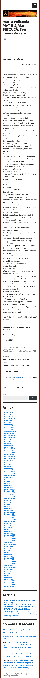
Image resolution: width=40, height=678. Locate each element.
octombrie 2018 (9, 566)
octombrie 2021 (9, 497)
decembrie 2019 (10, 539)
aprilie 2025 (8, 424)
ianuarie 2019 (9, 560)
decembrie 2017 (10, 585)
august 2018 (8, 569)
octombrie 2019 (9, 543)
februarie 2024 (9, 449)
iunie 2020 (8, 527)
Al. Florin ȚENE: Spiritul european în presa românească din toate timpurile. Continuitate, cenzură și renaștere (20, 614)
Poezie (11, 349)
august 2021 (8, 501)
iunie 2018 (7, 573)
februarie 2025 (9, 428)
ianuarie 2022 (9, 491)
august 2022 (8, 478)
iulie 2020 (7, 525)
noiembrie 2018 (9, 564)
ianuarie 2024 (9, 451)
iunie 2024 (8, 441)
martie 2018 (8, 579)
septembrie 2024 (10, 437)
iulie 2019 (7, 548)
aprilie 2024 (8, 445)
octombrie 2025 (9, 416)
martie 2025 (8, 426)
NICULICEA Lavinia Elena (12, 630)
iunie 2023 (8, 464)
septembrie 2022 (10, 476)
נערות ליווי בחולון (7, 636)
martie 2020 (8, 533)
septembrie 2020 (10, 522)
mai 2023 (7, 466)
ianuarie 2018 (9, 583)
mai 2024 (7, 443)
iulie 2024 (7, 439)
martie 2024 (8, 447)
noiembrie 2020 (9, 518)
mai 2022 (7, 483)
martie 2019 (8, 556)
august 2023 (8, 460)
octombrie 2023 (10, 457)
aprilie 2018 (8, 577)
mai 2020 (7, 529)
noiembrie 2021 (9, 495)
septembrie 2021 (10, 499)
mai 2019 (7, 552)
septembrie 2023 (10, 458)
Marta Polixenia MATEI (28, 351)
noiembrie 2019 (9, 541)
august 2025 (8, 420)
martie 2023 (8, 470)
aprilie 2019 (8, 554)
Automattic (14, 676)
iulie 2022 (7, 479)
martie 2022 (8, 487)
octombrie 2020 (10, 520)
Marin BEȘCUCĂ (14, 351)
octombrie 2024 (10, 435)
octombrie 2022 (10, 474)
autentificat (18, 377)
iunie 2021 (7, 504)
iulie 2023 (7, 462)
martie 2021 (8, 510)
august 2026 (8, 413)
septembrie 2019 (10, 545)
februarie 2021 (9, 512)
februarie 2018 (9, 581)
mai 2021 (7, 506)
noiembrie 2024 (9, 434)
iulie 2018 (7, 571)
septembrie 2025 (10, 418)
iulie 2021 (7, 502)
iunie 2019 (7, 550)
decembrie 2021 (10, 493)
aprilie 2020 (8, 531)
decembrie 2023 (10, 453)
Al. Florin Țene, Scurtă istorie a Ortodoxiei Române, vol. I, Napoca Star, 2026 (19, 607)
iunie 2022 (8, 481)
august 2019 (8, 546)
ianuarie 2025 (9, 430)
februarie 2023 (9, 472)
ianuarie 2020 (9, 537)
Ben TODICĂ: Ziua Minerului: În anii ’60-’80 (19, 604)
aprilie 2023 (8, 468)
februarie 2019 (9, 558)
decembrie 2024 (10, 432)
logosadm (23, 347)
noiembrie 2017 (9, 587)
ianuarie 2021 (9, 514)
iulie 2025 (7, 422)
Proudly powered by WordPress (14, 674)
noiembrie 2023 (9, 455)
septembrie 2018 (10, 568)
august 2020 (8, 523)
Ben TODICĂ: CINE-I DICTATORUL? (17, 610)
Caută (4, 395)
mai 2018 (7, 575)
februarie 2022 (9, 489)
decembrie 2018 (10, 562)
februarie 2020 (9, 535)
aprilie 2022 (8, 485)
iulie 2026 (7, 414)
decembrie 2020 (10, 516)
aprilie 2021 (8, 508)
